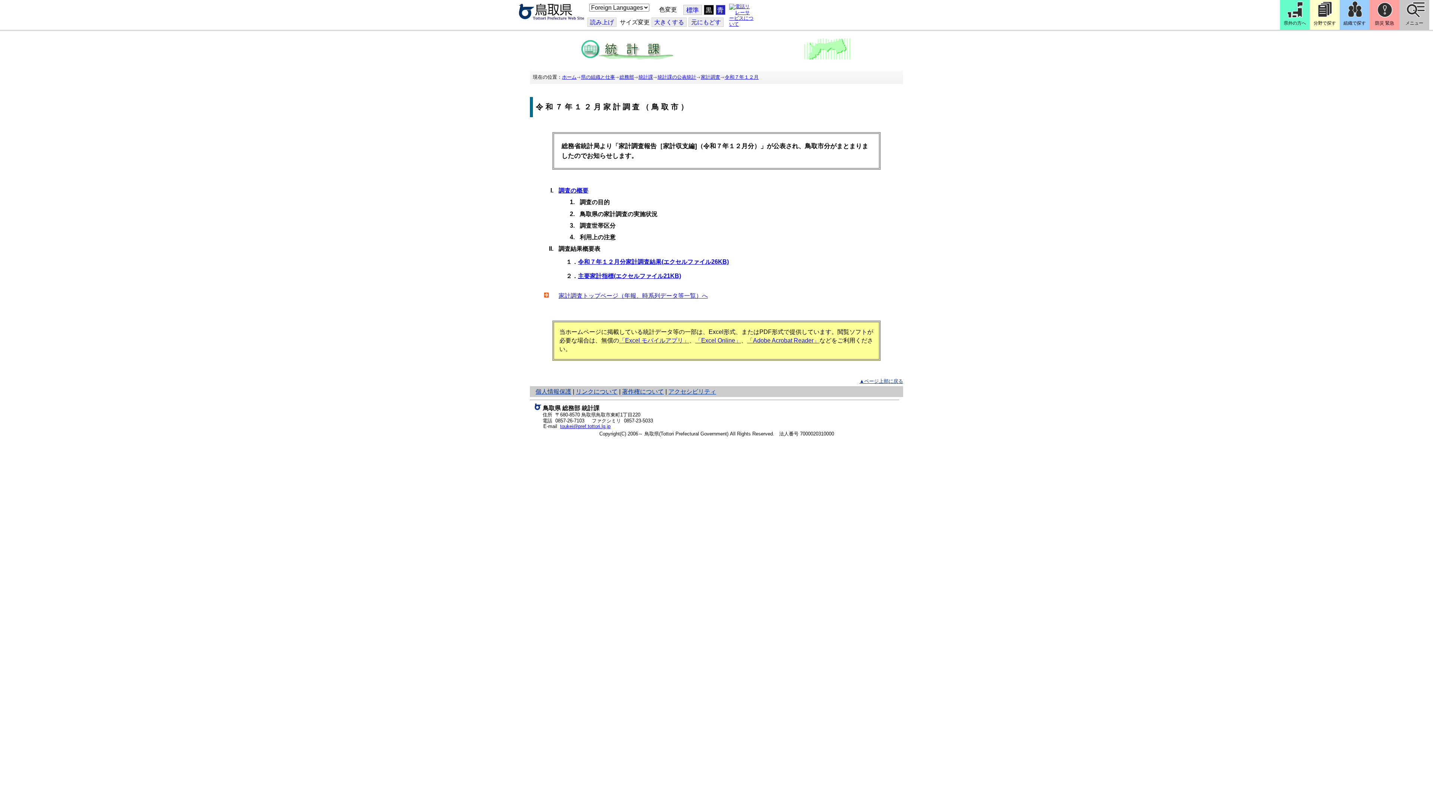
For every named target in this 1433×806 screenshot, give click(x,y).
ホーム (569, 77)
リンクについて (597, 391)
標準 (692, 10)
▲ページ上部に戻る (881, 381)
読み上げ (602, 22)
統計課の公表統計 (677, 77)
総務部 (626, 77)
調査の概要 (574, 190)
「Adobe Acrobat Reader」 (783, 340)
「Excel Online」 (718, 340)
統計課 (646, 77)
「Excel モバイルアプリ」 (654, 340)
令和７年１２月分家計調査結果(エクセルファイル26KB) (653, 262)
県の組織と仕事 (598, 77)
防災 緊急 (1384, 23)
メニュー (1414, 23)
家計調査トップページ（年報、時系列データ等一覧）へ (633, 296)
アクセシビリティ (692, 391)
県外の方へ (1295, 23)
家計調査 (710, 77)
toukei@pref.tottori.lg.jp (585, 426)
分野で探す (1325, 23)
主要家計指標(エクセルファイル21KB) (629, 276)
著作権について (643, 391)
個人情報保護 (553, 391)
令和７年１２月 (742, 77)
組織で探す (1354, 23)
